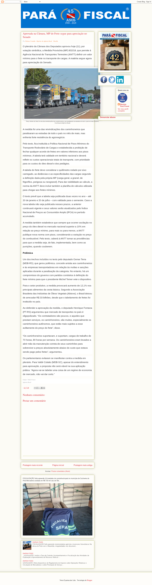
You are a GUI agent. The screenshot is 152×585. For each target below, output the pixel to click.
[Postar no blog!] (37, 388)
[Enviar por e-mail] (35, 388)
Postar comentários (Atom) (60, 471)
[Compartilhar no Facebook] (42, 388)
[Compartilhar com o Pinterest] (44, 388)
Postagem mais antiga (83, 465)
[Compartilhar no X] (39, 388)
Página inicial (58, 465)
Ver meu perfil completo (123, 110)
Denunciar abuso (108, 117)
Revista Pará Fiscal (124, 105)
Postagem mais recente (33, 465)
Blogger (89, 580)
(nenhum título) (38, 542)
